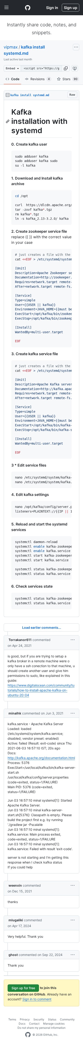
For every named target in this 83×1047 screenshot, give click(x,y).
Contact (34, 1023)
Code (15, 79)
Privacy (25, 1019)
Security (38, 1019)
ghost (13, 955)
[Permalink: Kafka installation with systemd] (8, 121)
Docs (22, 1023)
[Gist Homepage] (27, 7)
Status (52, 1019)
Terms (12, 1019)
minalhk (15, 713)
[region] (41, 358)
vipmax (11, 47)
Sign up (70, 7)
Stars (69, 79)
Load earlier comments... (41, 627)
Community (67, 1019)
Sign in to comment (36, 999)
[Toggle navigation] (6, 8)
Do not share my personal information (41, 1027)
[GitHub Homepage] (28, 1035)
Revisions (40, 79)
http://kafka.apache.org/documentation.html (41, 758)
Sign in (52, 7)
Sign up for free (23, 988)
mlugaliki (16, 920)
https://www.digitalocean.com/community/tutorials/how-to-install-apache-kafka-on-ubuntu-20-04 (41, 690)
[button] (66, 68)
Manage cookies (54, 1023)
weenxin (15, 885)
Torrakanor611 (20, 640)
